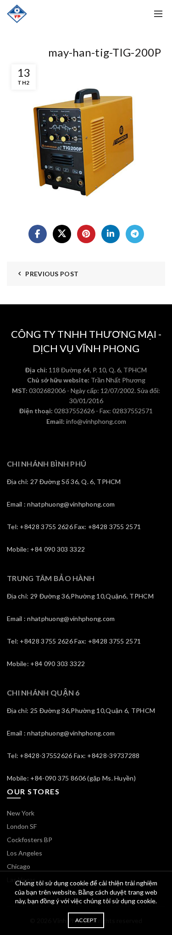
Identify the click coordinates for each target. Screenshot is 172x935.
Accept (86, 920)
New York (20, 813)
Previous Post (51, 274)
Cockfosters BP (29, 840)
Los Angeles (24, 853)
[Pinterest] (86, 234)
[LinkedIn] (110, 234)
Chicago (18, 866)
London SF (22, 826)
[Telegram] (135, 234)
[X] (62, 234)
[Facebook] (37, 234)
